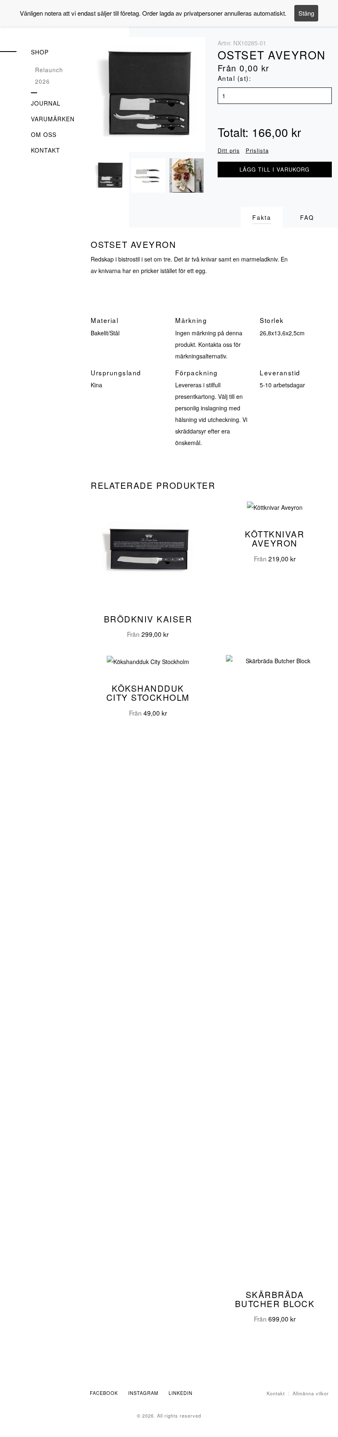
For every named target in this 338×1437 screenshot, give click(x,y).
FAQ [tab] (307, 217)
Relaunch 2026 (49, 75)
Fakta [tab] (261, 217)
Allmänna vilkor (311, 1393)
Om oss (43, 134)
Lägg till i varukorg (274, 169)
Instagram (143, 1393)
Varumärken (53, 119)
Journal (46, 103)
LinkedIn (180, 1393)
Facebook (104, 1393)
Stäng (306, 13)
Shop (40, 52)
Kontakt (45, 150)
